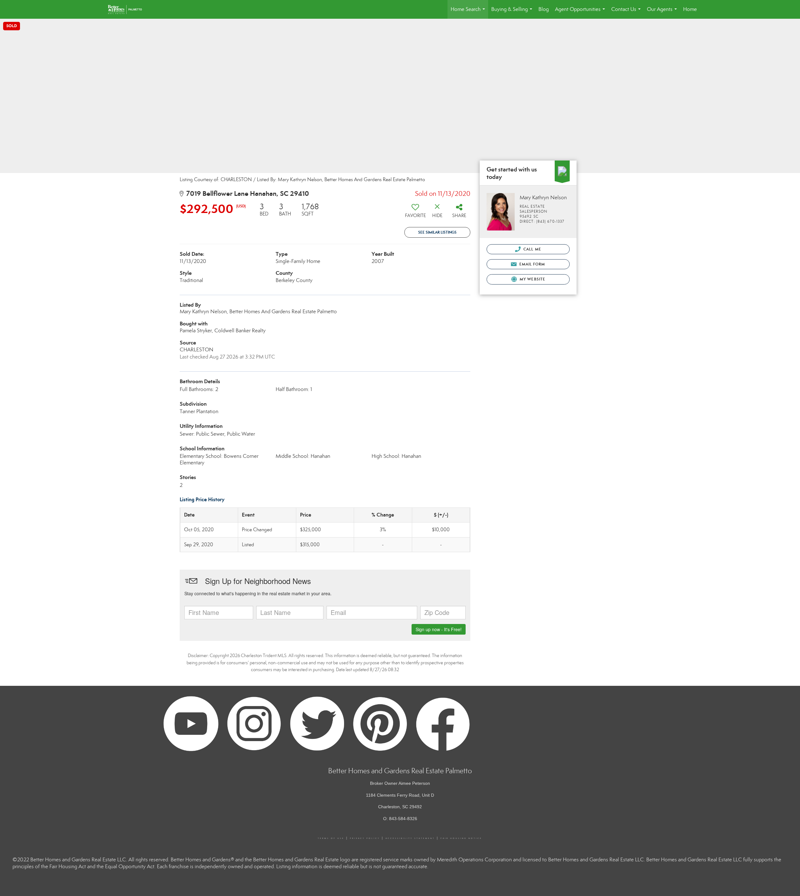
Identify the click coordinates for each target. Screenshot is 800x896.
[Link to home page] (128, 9)
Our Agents (663, 12)
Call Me (531, 249)
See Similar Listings (437, 232)
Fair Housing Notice (461, 838)
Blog (543, 9)
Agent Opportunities (581, 12)
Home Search (469, 12)
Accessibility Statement (410, 838)
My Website (531, 279)
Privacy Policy (365, 838)
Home (690, 9)
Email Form (531, 264)
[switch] (415, 212)
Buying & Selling (513, 12)
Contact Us (627, 12)
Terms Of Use (331, 838)
